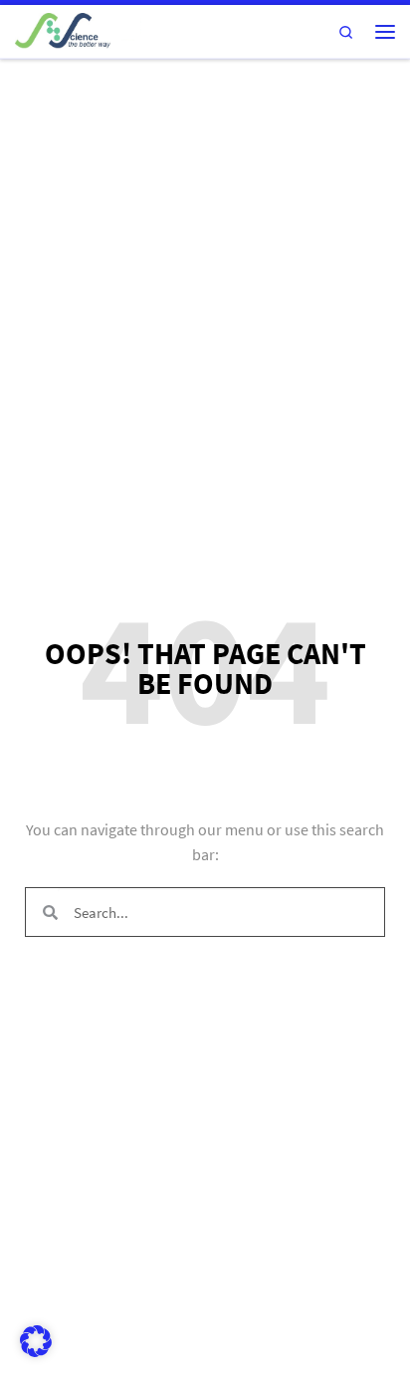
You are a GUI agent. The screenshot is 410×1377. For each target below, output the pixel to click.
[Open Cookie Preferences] (36, 1352)
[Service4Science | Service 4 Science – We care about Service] (78, 29)
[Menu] (385, 31)
